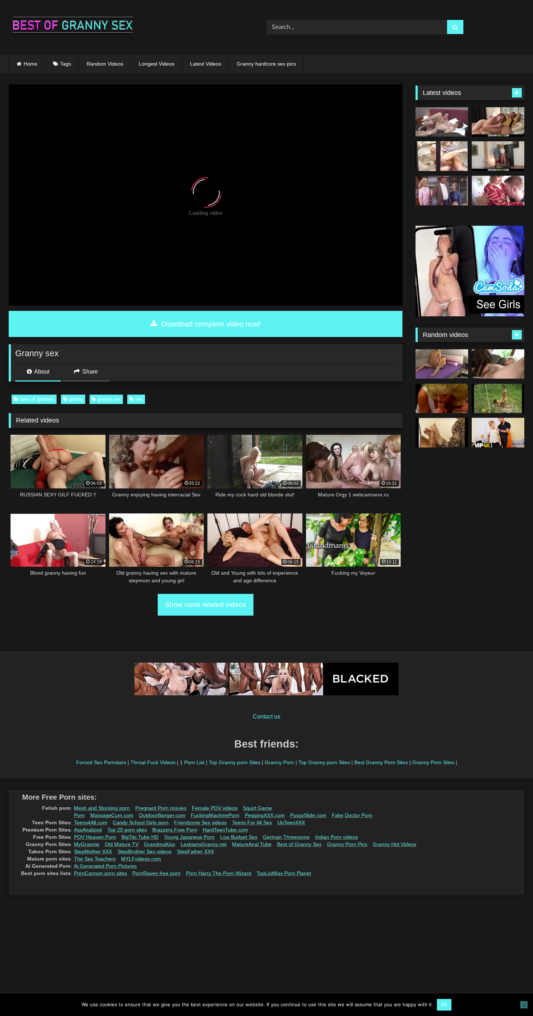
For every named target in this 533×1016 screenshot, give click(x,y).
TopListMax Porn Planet (284, 873)
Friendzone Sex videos (200, 822)
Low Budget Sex (238, 837)
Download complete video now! (210, 324)
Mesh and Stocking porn (102, 808)
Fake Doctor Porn (352, 815)
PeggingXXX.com (265, 815)
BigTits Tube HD (139, 837)
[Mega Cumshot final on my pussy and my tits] (442, 364)
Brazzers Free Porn (174, 830)
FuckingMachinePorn (215, 815)
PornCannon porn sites (100, 873)
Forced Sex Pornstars (101, 762)
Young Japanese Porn (189, 837)
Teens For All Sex (252, 822)
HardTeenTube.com (225, 830)
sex (139, 399)
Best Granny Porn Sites (381, 762)
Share (89, 371)
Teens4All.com (90, 822)
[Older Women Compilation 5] (442, 398)
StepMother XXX (93, 851)
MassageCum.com (111, 815)
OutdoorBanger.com (162, 815)
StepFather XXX (195, 851)
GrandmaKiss (159, 844)
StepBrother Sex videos (144, 851)
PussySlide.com (308, 815)
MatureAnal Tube (252, 844)
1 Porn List (192, 762)
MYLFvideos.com (141, 859)
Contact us (266, 716)
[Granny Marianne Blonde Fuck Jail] (442, 156)
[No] (524, 1004)
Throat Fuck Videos (153, 762)
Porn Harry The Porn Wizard (218, 873)
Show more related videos (205, 604)
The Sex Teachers (95, 859)
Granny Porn (279, 762)
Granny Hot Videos (394, 844)
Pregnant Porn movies (160, 808)
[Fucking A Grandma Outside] (498, 398)
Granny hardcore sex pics (266, 64)
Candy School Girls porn (141, 822)
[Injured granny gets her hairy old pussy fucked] (498, 122)
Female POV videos (214, 808)
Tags (65, 64)
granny (76, 399)
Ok (444, 1004)
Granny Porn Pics (347, 844)
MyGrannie (86, 844)
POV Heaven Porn (95, 837)
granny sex (109, 399)
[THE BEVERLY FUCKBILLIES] (442, 190)
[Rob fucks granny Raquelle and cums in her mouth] (442, 122)
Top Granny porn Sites (234, 762)
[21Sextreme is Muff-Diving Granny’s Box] (498, 364)
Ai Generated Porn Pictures (105, 866)
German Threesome (286, 837)
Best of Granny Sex (299, 844)
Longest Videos (156, 64)
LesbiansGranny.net (204, 844)
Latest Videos (205, 64)
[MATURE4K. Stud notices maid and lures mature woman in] (498, 432)
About (41, 371)
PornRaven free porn (156, 873)
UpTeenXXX (291, 822)
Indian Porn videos (336, 837)
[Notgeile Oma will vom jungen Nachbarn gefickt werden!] (442, 432)
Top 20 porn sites (127, 830)
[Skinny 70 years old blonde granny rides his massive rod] (498, 156)
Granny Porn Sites (433, 762)
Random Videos (105, 64)
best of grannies (37, 399)
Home (30, 64)
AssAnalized (88, 830)
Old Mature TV (122, 844)
